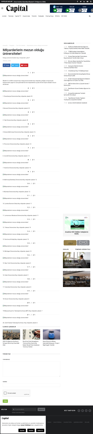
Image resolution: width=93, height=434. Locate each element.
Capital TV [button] (18, 16)
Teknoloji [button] (10, 16)
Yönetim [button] (34, 16)
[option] (37, 2)
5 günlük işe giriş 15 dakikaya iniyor (78, 71)
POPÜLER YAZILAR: (7, 1)
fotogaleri (11, 45)
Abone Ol (41, 409)
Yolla (5, 401)
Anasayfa (5, 45)
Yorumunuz (6, 359)
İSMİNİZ (5, 381)
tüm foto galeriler (20, 45)
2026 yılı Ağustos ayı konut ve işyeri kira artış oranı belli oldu (11, 343)
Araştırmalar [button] (26, 16)
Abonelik (87, 422)
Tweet (16, 65)
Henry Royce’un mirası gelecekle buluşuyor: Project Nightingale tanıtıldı (51, 343)
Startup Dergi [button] (49, 16)
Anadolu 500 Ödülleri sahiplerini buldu (76, 233)
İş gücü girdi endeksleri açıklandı (77, 103)
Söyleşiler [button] (41, 16)
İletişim (49, 422)
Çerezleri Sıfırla (68, 422)
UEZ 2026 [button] (64, 16)
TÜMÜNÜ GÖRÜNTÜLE (82, 249)
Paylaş (7, 65)
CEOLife (57, 16)
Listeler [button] (4, 16)
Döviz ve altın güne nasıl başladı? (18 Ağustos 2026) (30, 2)
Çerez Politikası (57, 422)
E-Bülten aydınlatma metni (18, 412)
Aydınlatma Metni (78, 422)
